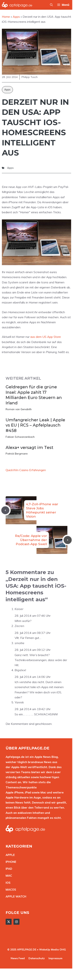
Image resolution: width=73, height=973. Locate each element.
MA (8, 875)
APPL (9, 855)
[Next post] (67, 540)
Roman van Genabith (19, 409)
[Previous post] (5, 510)
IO (7, 882)
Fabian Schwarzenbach (20, 436)
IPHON (10, 862)
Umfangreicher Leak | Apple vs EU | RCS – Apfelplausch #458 (35, 425)
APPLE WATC (15, 896)
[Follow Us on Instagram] (16, 922)
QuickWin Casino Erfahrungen (26, 470)
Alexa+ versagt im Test (29, 447)
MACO (10, 889)
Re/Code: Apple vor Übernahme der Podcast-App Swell (31, 540)
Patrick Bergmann (17, 453)
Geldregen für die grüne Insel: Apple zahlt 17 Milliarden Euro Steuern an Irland (34, 394)
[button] (51, 5)
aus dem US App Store (45, 337)
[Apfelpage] (17, 5)
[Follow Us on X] (9, 922)
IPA (8, 868)
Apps (7, 89)
